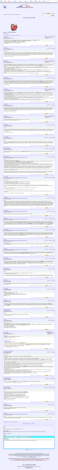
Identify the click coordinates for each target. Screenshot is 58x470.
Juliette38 (6, 197)
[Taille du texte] (14, 437)
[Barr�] (8, 437)
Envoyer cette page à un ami (41, 45)
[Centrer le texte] (28, 437)
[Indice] (10, 437)
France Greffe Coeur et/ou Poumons (45, 344)
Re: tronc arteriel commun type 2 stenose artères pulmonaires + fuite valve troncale (15, 157)
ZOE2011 (7, 33)
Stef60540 (6, 288)
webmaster (6, 332)
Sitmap (6, 1)
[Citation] (24, 437)
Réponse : (5, 434)
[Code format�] (25, 437)
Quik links (21, 1)
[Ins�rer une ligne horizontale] (21, 437)
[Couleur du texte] (12, 437)
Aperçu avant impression (27, 423)
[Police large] (16, 437)
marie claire (6, 229)
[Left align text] (27, 437)
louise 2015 (6, 257)
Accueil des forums (5, 14)
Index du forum (12, 35)
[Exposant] (11, 437)
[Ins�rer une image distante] (19, 437)
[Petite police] (15, 437)
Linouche (6, 47)
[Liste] (23, 437)
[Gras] (4, 437)
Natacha (6, 404)
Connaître (16, 1)
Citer (35, 45)
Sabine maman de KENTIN (9, 351)
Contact (41, 1)
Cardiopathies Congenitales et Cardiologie (13, 14)
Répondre (32, 45)
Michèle (6, 413)
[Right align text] (29, 437)
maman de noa (7, 156)
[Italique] (6, 437)
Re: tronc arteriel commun (7, 48)
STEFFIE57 (6, 176)
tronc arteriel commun (7, 37)
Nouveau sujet (17, 35)
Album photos (28, 1)
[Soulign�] (7, 437)
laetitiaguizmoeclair (7, 309)
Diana (5, 239)
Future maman (7, 268)
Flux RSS (33, 423)
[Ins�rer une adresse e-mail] (20, 437)
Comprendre (11, 1)
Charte (37, 1)
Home (2, 1)
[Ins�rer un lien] (18, 437)
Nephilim (6, 218)
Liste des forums (6, 35)
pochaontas (6, 136)
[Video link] (31, 437)
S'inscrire (53, 13)
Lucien (6, 319)
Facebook (32, 1)
